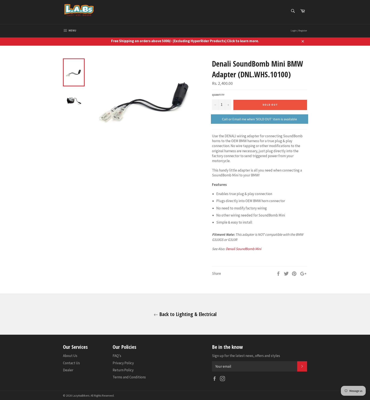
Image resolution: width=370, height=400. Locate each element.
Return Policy (123, 370)
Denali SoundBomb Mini (243, 248)
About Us (70, 355)
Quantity (218, 94)
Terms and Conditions (129, 377)
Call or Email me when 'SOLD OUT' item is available (259, 119)
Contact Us (71, 363)
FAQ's (117, 355)
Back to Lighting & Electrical (187, 314)
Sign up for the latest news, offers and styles (246, 355)
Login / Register (299, 30)
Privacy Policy (123, 363)
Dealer (68, 370)
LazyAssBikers (81, 395)
